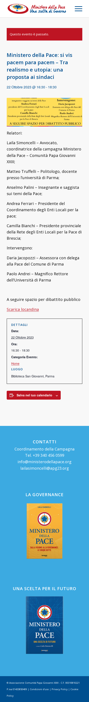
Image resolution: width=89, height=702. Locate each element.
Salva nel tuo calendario (34, 395)
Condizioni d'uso (39, 689)
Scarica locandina (23, 309)
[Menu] (76, 8)
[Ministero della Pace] (37, 8)
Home (15, 363)
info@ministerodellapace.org (44, 461)
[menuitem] (76, 8)
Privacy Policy (60, 689)
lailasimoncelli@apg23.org (44, 468)
